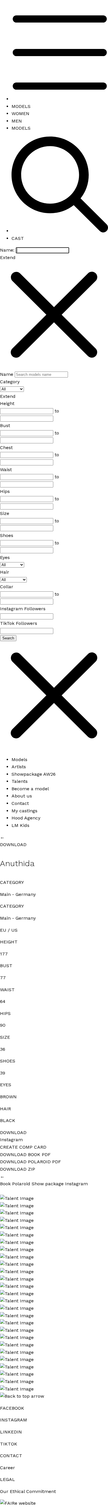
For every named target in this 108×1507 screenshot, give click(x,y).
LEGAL (7, 1479)
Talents (20, 781)
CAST (18, 238)
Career (7, 1467)
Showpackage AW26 (34, 774)
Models (19, 759)
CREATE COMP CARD (23, 1147)
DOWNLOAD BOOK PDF (25, 1154)
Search (8, 638)
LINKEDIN (11, 1432)
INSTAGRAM (13, 1420)
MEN (17, 121)
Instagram (11, 1139)
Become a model (30, 788)
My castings (24, 810)
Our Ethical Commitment (28, 1491)
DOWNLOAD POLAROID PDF (30, 1161)
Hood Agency (26, 818)
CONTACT (11, 1455)
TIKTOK (8, 1444)
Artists (19, 766)
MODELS (21, 106)
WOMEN (20, 113)
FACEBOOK (12, 1408)
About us (22, 796)
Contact (20, 803)
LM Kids (20, 825)
